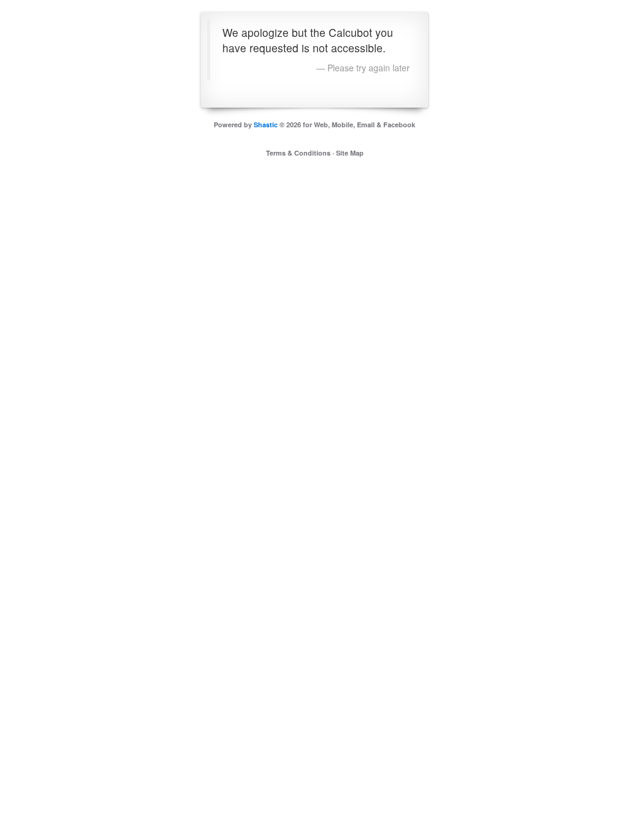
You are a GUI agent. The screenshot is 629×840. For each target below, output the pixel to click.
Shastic (266, 124)
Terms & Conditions (298, 152)
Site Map (350, 152)
